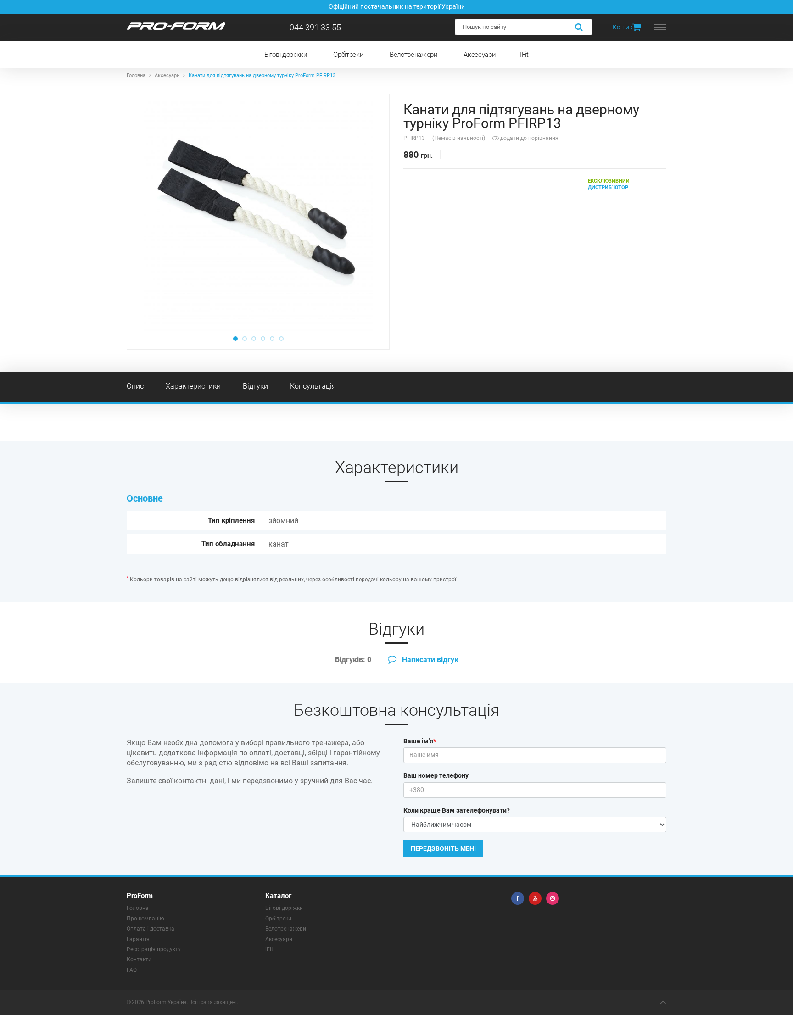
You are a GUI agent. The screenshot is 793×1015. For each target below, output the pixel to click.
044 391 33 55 (315, 27)
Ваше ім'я (419, 741)
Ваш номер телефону (436, 775)
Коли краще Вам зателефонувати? (456, 810)
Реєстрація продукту (154, 949)
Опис (135, 386)
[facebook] (517, 898)
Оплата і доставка (150, 929)
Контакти (139, 959)
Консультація (313, 386)
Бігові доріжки (285, 54)
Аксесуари (479, 54)
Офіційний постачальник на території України (397, 6)
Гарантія (138, 939)
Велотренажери (413, 54)
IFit (524, 54)
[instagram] (552, 898)
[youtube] (535, 898)
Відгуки (255, 386)
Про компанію (145, 918)
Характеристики (193, 386)
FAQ (132, 970)
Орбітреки (348, 54)
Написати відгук (429, 659)
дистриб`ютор (609, 184)
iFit (269, 949)
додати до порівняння (528, 138)
